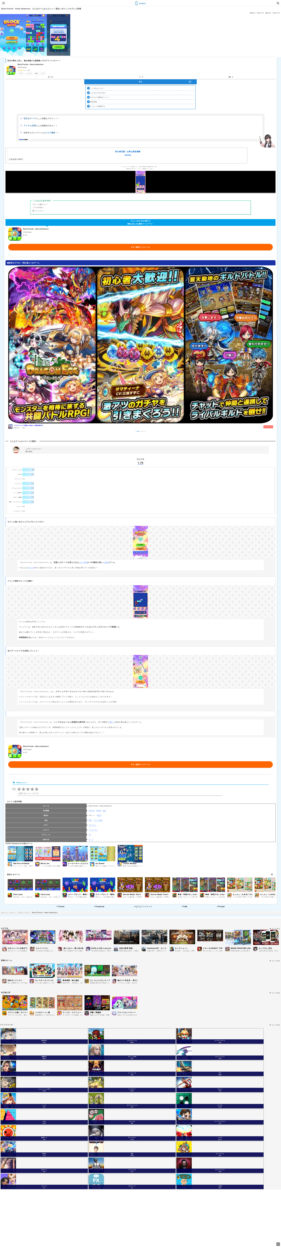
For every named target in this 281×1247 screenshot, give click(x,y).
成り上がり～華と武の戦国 (22, 407)
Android (31, 568)
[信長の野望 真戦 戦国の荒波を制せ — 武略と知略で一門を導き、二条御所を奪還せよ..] (126, 944)
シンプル (83, 562)
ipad (104, 810)
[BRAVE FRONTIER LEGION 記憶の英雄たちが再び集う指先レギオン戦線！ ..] (238, 944)
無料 (90, 820)
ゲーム (11, 912)
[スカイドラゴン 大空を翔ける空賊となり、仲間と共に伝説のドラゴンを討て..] (43, 944)
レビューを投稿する (97, 106)
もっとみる (276, 928)
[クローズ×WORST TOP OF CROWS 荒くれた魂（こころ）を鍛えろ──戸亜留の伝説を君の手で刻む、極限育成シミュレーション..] (210, 941)
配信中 (99, 815)
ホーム (3, 912)
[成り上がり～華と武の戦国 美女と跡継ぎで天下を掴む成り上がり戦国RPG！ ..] (71, 943)
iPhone (98, 810)
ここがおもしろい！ (97, 88)
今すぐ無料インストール (140, 247)
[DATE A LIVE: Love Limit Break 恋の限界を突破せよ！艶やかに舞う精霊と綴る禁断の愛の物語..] (99, 940)
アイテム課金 (98, 820)
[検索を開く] (277, 3)
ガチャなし (92, 825)
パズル (106, 562)
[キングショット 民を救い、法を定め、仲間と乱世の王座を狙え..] (182, 944)
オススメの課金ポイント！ (100, 97)
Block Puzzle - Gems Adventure (44, 912)
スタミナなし (93, 830)
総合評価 (93, 102)
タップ (91, 839)
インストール (268, 408)
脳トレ (112, 722)
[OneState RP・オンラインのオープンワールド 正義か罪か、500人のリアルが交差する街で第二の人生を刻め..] (154, 944)
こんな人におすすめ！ (98, 93)
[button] (136, 431)
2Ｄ (90, 834)
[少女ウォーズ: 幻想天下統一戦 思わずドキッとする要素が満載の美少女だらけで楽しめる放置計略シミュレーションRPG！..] (15, 944)
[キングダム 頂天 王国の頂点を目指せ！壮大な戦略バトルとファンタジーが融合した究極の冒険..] (266, 944)
